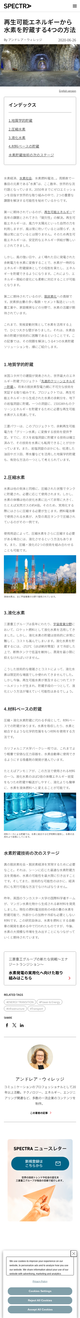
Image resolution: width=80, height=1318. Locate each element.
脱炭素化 (50, 296)
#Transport (36, 1009)
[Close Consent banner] (74, 1253)
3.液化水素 (17, 137)
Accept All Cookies (40, 1309)
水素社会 (25, 178)
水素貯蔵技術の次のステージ (31, 154)
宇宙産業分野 (62, 624)
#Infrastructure (15, 1009)
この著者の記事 (39, 1113)
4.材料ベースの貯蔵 (24, 146)
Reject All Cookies (40, 1300)
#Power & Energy (49, 1002)
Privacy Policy (40, 1281)
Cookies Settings (40, 1291)
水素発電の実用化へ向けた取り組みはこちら (36, 975)
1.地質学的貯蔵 (20, 120)
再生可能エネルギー (58, 212)
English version (67, 91)
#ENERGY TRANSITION (20, 1002)
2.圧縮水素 (17, 129)
